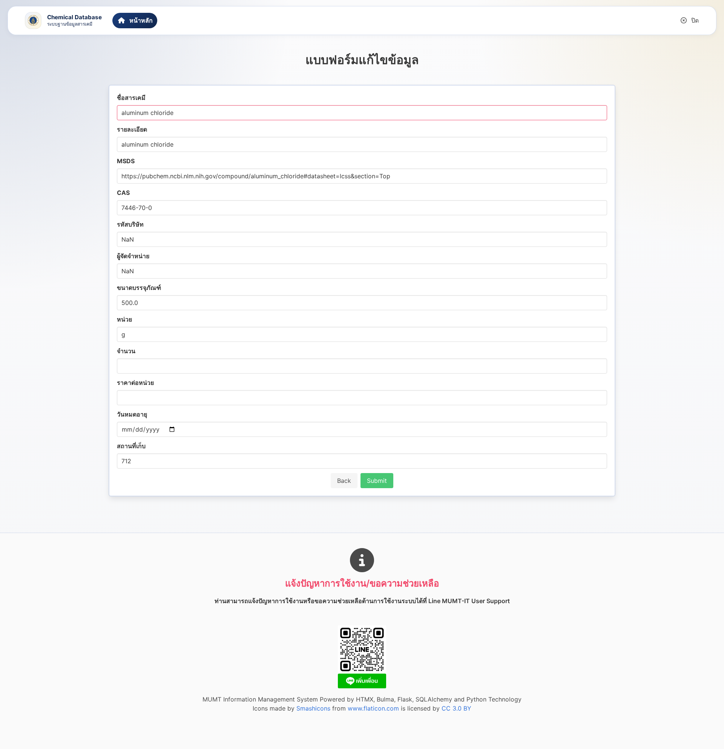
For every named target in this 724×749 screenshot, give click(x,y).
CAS (123, 192)
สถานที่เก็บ (131, 446)
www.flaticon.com (373, 708)
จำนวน (126, 351)
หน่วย (124, 319)
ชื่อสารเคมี (131, 97)
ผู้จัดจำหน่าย (133, 256)
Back (344, 480)
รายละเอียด (132, 129)
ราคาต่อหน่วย (135, 382)
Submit (377, 480)
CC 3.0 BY (456, 708)
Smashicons (313, 708)
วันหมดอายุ (132, 414)
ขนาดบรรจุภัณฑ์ (139, 287)
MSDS (126, 161)
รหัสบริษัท (130, 224)
